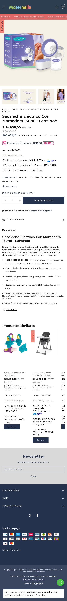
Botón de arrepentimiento (33, 579)
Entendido (40, 595)
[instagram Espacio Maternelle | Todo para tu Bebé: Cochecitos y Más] (29, 515)
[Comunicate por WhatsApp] (60, 582)
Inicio (4, 109)
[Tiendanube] (33, 584)
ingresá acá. (52, 576)
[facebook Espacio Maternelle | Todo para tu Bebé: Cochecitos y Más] (37, 515)
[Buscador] (57, 7)
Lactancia (13, 109)
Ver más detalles (12, 181)
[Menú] (4, 7)
